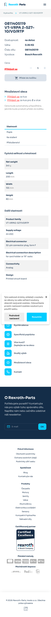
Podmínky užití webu (25, 461)
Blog (25, 472)
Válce (25, 500)
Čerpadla (25, 488)
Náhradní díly (25, 519)
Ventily (25, 496)
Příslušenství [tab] (13, 142)
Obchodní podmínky (25, 454)
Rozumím (37, 317)
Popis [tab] (9, 132)
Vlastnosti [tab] (12, 126)
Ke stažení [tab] (12, 137)
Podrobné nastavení (14, 317)
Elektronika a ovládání (26, 507)
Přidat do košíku (25, 78)
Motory (25, 492)
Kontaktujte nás (25, 476)
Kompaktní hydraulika (26, 515)
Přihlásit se (11, 69)
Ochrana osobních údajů (25, 457)
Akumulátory (25, 504)
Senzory (25, 511)
